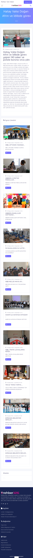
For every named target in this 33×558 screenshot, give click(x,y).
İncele (8, 152)
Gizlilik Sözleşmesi (6, 547)
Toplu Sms (4, 525)
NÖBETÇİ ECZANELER (7, 514)
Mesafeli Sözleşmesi (6, 549)
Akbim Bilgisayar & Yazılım (8, 527)
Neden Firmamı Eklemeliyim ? (9, 516)
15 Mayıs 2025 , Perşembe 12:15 (14, 279)
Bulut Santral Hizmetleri (7, 529)
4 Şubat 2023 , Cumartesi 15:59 (14, 415)
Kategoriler (28, 2)
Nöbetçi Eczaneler (6, 532)
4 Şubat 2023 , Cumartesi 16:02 (14, 382)
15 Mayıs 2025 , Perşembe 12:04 (14, 347)
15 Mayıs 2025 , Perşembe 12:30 (14, 211)
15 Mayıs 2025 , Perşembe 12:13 (14, 312)
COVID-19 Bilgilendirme (7, 512)
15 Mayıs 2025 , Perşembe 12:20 (14, 246)
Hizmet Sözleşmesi (6, 545)
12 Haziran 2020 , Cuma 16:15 (12, 49)
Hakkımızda (4, 540)
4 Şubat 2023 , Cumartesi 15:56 (14, 450)
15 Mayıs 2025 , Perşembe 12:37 (14, 176)
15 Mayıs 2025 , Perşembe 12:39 (14, 142)
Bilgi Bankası (4, 542)
